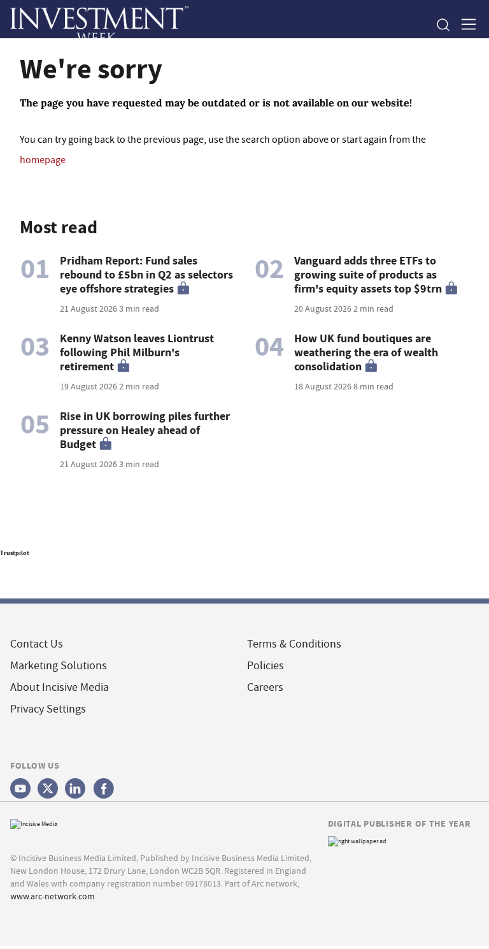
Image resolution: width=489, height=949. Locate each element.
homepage (43, 160)
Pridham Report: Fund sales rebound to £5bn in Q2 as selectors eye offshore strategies (146, 274)
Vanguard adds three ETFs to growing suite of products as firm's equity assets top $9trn (368, 274)
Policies (265, 665)
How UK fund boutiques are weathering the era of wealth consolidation (366, 352)
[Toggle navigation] (465, 25)
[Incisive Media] (33, 822)
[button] (442, 25)
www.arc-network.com (52, 896)
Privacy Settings (48, 709)
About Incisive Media (59, 687)
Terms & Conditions (294, 644)
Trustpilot (14, 553)
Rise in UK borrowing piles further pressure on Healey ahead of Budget (145, 430)
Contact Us (36, 644)
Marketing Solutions (58, 665)
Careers (265, 687)
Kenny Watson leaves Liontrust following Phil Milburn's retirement (137, 352)
